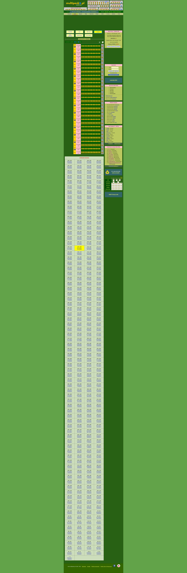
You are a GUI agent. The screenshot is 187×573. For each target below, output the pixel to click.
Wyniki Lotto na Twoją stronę (106, 566)
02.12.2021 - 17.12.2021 (89, 304)
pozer (112, 115)
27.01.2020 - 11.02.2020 (98, 360)
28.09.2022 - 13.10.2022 (89, 279)
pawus (116, 110)
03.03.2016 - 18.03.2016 (89, 482)
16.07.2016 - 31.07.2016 (79, 472)
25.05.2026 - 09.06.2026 (79, 167)
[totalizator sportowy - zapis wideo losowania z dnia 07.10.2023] (75, 135)
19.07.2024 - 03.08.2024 (89, 223)
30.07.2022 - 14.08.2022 (89, 284)
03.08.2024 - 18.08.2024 (79, 223)
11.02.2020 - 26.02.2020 (89, 360)
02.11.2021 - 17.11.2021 (69, 309)
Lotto (79, 31)
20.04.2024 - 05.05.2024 (69, 233)
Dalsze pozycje (117, 143)
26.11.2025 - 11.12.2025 (79, 182)
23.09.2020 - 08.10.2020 (98, 340)
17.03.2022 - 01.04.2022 (98, 294)
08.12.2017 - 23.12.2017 (98, 426)
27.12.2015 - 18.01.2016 (89, 487)
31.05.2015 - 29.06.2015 (79, 497)
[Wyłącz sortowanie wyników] (99, 42)
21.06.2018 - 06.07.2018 (89, 411)
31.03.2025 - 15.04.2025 (79, 203)
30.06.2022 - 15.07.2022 (69, 289)
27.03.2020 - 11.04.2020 (98, 355)
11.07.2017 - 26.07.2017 (79, 441)
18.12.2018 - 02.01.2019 (89, 396)
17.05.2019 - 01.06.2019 (69, 386)
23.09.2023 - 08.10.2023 (89, 248)
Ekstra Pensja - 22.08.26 (116, 1)
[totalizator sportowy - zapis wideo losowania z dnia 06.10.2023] (75, 142)
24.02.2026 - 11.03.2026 (98, 172)
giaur (107, 131)
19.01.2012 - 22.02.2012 (69, 548)
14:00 (77, 41)
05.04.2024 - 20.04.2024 (79, 233)
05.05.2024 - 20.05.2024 (98, 228)
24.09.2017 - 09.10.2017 (69, 436)
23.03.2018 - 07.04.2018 (69, 421)
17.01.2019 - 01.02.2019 (69, 396)
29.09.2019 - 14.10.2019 (98, 370)
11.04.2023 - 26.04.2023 (79, 264)
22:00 (80, 41)
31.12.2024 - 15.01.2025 (98, 208)
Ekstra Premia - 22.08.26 (116, 4)
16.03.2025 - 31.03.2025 (89, 203)
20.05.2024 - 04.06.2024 (89, 228)
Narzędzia (69, 13)
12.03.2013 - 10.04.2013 (69, 533)
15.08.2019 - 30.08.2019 (89, 375)
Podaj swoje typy (109, 95)
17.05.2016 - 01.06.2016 (79, 477)
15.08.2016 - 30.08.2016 (98, 467)
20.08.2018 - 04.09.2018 (89, 406)
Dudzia (108, 128)
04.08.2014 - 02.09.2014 (98, 508)
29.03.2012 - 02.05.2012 (89, 543)
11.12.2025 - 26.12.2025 (69, 182)
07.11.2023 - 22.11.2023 (98, 243)
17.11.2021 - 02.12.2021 (98, 304)
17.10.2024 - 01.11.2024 (69, 218)
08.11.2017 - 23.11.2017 (79, 431)
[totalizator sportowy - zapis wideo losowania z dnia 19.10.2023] (75, 46)
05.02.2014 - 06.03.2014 (79, 518)
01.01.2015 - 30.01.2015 (89, 502)
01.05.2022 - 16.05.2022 (69, 294)
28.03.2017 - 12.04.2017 (69, 452)
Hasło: (110, 69)
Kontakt (88, 566)
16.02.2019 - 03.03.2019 (89, 391)
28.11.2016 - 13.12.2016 (69, 462)
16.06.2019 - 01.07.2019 (89, 381)
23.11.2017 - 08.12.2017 (69, 431)
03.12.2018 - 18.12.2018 (98, 396)
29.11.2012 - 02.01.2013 (98, 533)
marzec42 (116, 107)
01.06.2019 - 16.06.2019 (98, 381)
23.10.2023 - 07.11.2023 (69, 248)
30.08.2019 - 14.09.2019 (79, 375)
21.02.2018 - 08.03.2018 (89, 421)
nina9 (108, 137)
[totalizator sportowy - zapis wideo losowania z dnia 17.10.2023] (75, 61)
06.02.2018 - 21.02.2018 (98, 421)
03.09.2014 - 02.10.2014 (89, 508)
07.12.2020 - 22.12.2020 (89, 335)
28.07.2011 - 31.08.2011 (79, 553)
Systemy (113, 13)
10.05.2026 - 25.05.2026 (89, 167)
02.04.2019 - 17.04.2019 (98, 386)
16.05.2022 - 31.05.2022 (98, 289)
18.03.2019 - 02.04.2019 (69, 391)
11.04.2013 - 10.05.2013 (98, 528)
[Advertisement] (93, 22)
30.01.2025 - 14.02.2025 (79, 208)
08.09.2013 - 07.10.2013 (89, 523)
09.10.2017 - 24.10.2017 (98, 431)
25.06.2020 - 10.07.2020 (79, 350)
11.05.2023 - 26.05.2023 (98, 259)
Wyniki (75, 13)
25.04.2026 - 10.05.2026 (98, 167)
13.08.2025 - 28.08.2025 (69, 193)
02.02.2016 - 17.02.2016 (69, 487)
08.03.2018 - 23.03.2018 (79, 421)
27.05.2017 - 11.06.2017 (69, 447)
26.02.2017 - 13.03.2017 (89, 452)
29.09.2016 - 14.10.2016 (69, 467)
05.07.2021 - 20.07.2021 (69, 320)
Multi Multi (106, 11)
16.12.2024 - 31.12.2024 (69, 213)
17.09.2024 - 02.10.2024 (89, 218)
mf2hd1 (114, 117)
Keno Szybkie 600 (70, 35)
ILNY (113, 119)
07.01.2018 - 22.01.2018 (79, 426)
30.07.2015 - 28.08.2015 (98, 492)
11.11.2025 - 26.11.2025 (89, 182)
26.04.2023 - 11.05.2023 (69, 264)
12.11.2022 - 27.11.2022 (98, 274)
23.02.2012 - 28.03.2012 (98, 543)
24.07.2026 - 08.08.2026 (79, 162)
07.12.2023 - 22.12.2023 (79, 243)
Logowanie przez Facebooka (113, 74)
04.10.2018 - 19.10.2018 (98, 401)
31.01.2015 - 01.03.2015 (79, 502)
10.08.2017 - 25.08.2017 (98, 436)
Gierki (102, 13)
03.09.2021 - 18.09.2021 (69, 315)
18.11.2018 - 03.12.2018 (69, 401)
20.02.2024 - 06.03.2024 (69, 238)
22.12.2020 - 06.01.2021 (79, 335)
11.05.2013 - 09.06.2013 (89, 528)
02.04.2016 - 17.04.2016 (69, 482)
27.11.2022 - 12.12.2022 (89, 274)
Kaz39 (108, 129)
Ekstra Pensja (118, 11)
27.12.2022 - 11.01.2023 (69, 274)
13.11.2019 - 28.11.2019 (69, 370)
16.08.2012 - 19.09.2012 (89, 538)
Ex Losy (108, 13)
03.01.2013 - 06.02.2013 (89, 533)
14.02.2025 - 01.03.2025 (69, 208)
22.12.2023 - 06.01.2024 (69, 243)
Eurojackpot (108, 181)
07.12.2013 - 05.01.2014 (98, 518)
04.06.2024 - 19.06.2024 (79, 228)
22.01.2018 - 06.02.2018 (69, 426)
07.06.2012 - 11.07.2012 (69, 543)
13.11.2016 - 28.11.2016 (79, 462)
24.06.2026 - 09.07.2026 (98, 162)
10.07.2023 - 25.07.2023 (98, 254)
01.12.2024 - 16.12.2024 (79, 213)
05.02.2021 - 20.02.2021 (89, 330)
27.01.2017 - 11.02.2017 (69, 457)
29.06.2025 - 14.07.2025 (98, 193)
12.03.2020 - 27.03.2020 (69, 360)
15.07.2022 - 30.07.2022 (98, 284)
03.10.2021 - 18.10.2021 (89, 309)
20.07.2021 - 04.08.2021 (98, 315)
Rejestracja (116, 71)
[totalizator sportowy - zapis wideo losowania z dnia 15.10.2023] (75, 76)
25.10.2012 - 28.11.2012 (69, 538)
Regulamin (110, 143)
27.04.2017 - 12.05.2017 (89, 447)
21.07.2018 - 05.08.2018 (69, 411)
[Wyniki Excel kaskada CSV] (102, 42)
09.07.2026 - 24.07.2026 (89, 162)
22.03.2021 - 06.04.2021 (98, 325)
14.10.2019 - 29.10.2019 (89, 370)
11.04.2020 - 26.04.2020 (89, 355)
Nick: (110, 67)
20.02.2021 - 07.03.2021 (79, 330)
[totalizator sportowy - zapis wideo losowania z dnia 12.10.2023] (75, 98)
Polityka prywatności (95, 566)
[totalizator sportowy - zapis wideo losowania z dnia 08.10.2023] (75, 127)
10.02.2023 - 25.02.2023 (79, 269)
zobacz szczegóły (116, 172)
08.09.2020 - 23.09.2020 (69, 345)
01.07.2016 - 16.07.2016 (89, 472)
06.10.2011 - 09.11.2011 (98, 548)
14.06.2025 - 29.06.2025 (69, 198)
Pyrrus (108, 134)
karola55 (112, 112)
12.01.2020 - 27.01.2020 (69, 365)
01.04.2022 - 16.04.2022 (89, 294)
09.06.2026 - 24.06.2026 (69, 167)
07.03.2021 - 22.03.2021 (69, 330)
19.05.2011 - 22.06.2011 (98, 553)
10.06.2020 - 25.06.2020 (89, 350)
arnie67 (113, 120)
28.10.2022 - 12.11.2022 (69, 279)
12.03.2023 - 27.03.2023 (98, 264)
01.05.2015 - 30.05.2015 (89, 497)
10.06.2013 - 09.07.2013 (79, 528)
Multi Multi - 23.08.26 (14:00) (93, 1)
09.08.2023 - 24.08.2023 (79, 254)
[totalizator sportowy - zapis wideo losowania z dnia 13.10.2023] (75, 90)
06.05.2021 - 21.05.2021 (69, 325)
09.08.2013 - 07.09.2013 (98, 523)
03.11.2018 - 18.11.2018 (79, 401)
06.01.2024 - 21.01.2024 (98, 238)
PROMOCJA (107, 1)
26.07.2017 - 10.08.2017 (69, 441)
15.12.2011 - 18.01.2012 (79, 548)
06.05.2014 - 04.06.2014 (89, 513)
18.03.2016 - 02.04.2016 (79, 482)
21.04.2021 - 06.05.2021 (79, 325)
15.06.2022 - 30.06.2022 (79, 289)
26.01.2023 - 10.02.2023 (89, 269)
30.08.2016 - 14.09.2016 (89, 467)
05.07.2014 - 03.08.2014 (69, 513)
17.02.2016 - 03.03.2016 (98, 482)
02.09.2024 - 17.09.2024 (98, 218)
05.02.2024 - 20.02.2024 (79, 238)
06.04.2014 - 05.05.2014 (98, 513)
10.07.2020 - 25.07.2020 (69, 350)
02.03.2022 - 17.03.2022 (69, 299)
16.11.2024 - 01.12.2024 (89, 213)
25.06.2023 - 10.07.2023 (69, 259)
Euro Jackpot (88, 35)
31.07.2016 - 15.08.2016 (69, 472)
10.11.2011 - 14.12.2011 (89, 548)
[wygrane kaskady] (102, 46)
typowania (113, 46)
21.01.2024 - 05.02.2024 (89, 238)
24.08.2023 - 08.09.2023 (69, 254)
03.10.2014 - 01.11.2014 (79, 508)
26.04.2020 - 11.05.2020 (79, 355)
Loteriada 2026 (113, 80)
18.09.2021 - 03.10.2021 (98, 309)
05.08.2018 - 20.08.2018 (98, 406)
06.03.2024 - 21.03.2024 (98, 233)
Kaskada (114, 11)
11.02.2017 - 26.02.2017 (98, 452)
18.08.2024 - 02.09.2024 (69, 223)
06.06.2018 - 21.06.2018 (98, 411)
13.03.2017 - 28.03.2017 (79, 452)
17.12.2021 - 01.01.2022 (79, 304)
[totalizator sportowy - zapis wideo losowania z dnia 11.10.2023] (75, 105)
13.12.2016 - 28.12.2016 (98, 457)
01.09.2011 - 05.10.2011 (69, 553)
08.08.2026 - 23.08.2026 (69, 162)
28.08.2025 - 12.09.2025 (98, 188)
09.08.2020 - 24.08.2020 (89, 345)
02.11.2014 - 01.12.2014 (69, 508)
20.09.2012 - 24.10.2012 (79, 538)
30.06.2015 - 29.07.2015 (69, 497)
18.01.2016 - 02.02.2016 (79, 487)
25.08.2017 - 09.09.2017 (89, 436)
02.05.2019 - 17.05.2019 (79, 386)
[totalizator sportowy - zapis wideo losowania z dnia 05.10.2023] (75, 149)
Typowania (91, 13)
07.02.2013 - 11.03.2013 (79, 533)
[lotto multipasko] (76, 3)
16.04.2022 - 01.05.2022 (79, 294)
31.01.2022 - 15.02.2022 (89, 299)
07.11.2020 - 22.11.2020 (69, 340)
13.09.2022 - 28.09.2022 (98, 279)
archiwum (118, 46)
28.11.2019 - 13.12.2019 (98, 365)
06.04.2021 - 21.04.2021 (89, 325)
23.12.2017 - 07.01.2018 (89, 426)
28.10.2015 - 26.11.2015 (69, 492)
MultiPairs (115, 166)
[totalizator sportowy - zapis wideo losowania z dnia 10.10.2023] (75, 113)
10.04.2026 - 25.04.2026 (69, 172)
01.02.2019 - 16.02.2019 (98, 391)
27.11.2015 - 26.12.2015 (98, 487)
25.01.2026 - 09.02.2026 (79, 177)
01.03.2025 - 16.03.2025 (98, 203)
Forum (119, 13)
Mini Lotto (110, 11)
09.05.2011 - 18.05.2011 (69, 558)
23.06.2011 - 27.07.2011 (89, 553)
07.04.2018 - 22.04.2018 (98, 416)
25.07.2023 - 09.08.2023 (89, 254)
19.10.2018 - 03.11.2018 (89, 401)
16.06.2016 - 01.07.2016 (98, 472)
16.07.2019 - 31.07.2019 (69, 381)
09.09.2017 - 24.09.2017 (79, 436)
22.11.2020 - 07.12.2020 (98, 335)
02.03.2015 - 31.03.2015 (69, 502)
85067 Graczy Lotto (113, 194)
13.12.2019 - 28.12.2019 (89, 365)
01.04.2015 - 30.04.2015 (98, 497)
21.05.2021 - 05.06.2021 (98, 320)
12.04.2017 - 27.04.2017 (98, 447)
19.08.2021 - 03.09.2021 (79, 315)
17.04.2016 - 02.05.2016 (98, 477)
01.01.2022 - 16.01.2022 (69, 304)
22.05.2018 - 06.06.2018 (69, 416)
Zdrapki (97, 13)
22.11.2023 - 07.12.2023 (89, 243)
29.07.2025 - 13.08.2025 (79, 193)
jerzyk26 (114, 116)
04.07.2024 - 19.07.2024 (98, 223)
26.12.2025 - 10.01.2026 (98, 177)
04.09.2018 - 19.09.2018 (79, 406)
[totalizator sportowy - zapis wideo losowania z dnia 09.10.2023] (75, 120)
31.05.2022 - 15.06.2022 (89, 289)
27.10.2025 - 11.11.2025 (98, 182)
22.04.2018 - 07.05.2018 (89, 416)
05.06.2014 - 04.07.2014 (79, 513)
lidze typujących (113, 97)
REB (107, 140)
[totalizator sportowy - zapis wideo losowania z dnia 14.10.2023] (75, 83)
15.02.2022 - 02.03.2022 (79, 299)
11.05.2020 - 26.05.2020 (69, 355)
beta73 (110, 113)
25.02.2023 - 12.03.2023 (69, 269)
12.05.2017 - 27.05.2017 (79, 447)
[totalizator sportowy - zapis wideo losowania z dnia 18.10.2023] (75, 54)
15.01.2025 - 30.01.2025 (89, 208)
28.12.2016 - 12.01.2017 (89, 457)
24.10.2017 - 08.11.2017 (89, 431)
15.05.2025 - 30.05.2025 (89, 198)
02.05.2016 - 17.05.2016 (89, 477)
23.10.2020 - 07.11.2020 (79, 340)
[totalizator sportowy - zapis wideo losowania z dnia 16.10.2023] (75, 68)
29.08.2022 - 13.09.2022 (69, 284)
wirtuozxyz (117, 104)
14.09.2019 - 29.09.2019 (69, 375)
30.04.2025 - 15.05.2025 (98, 198)
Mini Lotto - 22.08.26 (94, 5)
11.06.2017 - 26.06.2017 (98, 441)
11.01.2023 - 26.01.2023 (98, 269)
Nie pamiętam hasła (113, 72)
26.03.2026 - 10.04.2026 (79, 172)
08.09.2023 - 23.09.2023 (98, 248)
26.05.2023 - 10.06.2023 (89, 259)
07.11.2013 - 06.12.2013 (69, 523)
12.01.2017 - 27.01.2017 (79, 457)
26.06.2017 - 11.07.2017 (89, 441)
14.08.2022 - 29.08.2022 (79, 284)
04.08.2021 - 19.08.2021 (89, 315)
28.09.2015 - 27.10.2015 (79, 492)
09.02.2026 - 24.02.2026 (69, 177)
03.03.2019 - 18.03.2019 (79, 391)
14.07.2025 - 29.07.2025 (89, 193)
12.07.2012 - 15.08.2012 (98, 538)
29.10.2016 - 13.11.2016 (89, 462)
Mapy (86, 13)
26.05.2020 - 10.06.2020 (98, 350)
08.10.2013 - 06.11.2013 (79, 523)
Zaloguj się (111, 71)
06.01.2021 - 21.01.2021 (69, 335)
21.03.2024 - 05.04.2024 (89, 233)
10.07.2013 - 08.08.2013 (69, 528)
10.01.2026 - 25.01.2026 (89, 177)
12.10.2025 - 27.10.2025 (69, 188)
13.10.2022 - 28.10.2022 (79, 279)
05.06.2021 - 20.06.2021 (89, 320)
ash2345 (115, 109)
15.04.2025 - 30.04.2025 (69, 203)
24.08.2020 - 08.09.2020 (79, 345)
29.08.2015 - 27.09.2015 (89, 492)
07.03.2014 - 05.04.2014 (69, 518)
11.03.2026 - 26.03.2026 (89, 172)
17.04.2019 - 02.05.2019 (89, 386)
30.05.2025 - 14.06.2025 (79, 198)
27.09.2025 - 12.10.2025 (79, 188)
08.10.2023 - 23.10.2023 (79, 248)
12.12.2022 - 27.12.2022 (79, 274)
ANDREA (108, 138)
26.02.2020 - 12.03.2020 (79, 360)
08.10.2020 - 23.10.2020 (89, 340)
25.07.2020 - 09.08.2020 (98, 345)
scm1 (116, 122)
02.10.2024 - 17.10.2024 (79, 218)
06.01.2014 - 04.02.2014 (89, 518)
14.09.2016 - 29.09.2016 (79, 467)
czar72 (108, 141)
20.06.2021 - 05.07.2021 (79, 320)
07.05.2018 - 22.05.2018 (79, 416)
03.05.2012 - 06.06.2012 (79, 543)
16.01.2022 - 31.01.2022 (98, 299)
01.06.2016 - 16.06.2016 (69, 477)
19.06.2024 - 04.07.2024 (69, 228)
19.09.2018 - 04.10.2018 (69, 406)
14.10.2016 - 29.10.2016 (98, 462)
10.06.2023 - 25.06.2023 (79, 259)
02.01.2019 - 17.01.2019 (79, 396)
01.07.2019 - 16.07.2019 (79, 381)
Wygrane (80, 13)
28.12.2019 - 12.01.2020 (79, 365)
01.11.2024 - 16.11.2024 (98, 213)
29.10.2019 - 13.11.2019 (79, 370)
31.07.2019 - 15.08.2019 (98, 375)
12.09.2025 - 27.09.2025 (89, 188)
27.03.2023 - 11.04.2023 (89, 264)
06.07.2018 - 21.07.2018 (79, 411)
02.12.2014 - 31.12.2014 (98, 502)
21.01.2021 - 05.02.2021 (98, 330)
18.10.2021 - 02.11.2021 (79, 309)
